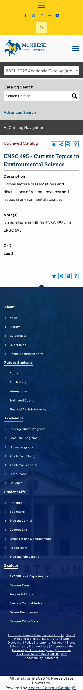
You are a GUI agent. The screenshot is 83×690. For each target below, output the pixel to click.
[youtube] (57, 15)
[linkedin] (49, 15)
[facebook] (25, 15)
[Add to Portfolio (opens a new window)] (54, 144)
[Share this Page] (61, 144)
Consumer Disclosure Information (43, 652)
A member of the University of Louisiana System (43, 648)
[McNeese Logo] (25, 48)
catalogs (23, 678)
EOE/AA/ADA (51, 638)
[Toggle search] (41, 27)
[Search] (74, 96)
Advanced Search (20, 112)
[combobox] (41, 70)
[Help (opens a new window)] (76, 144)
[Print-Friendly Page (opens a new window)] (68, 144)
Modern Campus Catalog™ (52, 687)
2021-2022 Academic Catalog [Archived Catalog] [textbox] (42, 70)
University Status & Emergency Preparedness (43, 644)
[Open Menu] (41, 5)
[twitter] (33, 15)
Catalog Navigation (26, 127)
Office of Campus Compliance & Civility (36, 635)
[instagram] (41, 15)
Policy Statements (37, 642)
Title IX (54, 654)
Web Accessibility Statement (46, 656)
